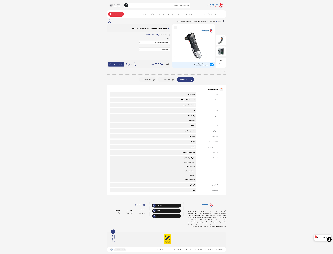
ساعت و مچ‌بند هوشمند (189, 14)
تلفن (199, 14)
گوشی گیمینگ (129, 213)
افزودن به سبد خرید (118, 64)
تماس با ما (129, 210)
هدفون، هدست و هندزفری (174, 14)
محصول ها (117, 210)
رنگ (169, 46)
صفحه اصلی (218, 14)
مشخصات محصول (184, 80)
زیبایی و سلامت (142, 14)
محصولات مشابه (147, 80)
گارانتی (168, 39)
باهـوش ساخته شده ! (120, 250)
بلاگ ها (118, 213)
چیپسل (220, 21)
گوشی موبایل (142, 213)
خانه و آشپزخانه (152, 14)
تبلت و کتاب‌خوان (208, 14)
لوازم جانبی (162, 14)
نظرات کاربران (167, 80)
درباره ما (143, 210)
